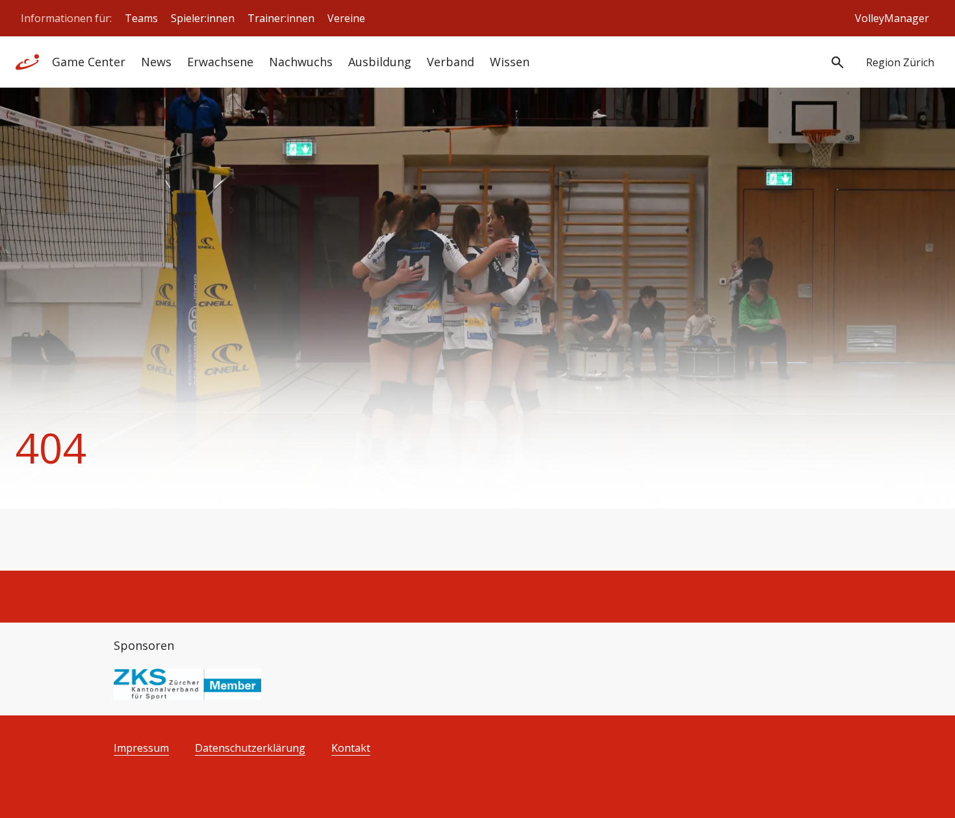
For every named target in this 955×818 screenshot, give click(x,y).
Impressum (141, 748)
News (156, 61)
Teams (141, 18)
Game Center (88, 61)
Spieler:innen (203, 18)
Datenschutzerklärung (250, 748)
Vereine (346, 18)
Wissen (509, 61)
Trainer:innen (281, 18)
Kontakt (350, 748)
